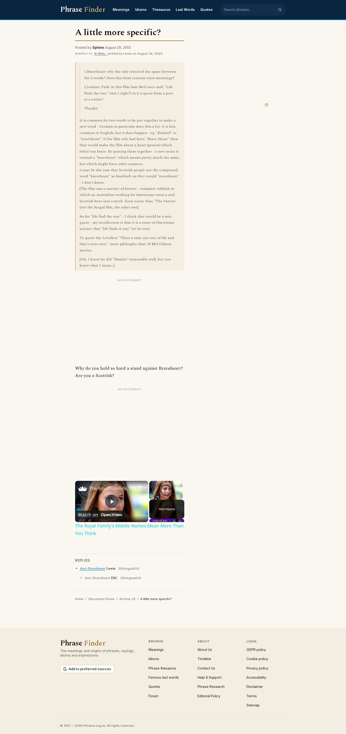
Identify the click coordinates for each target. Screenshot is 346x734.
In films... (100, 53)
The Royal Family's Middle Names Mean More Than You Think (111, 488)
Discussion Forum (101, 599)
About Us (204, 650)
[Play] (152, 497)
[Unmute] (158, 497)
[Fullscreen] (180, 497)
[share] (139, 486)
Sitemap (253, 705)
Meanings (121, 10)
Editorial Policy (208, 696)
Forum (153, 696)
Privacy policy (257, 668)
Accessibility (256, 677)
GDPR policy (256, 650)
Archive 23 (127, 599)
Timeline (204, 659)
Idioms (140, 10)
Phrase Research (211, 687)
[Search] (280, 10)
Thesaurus (161, 10)
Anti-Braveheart (92, 568)
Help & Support (209, 677)
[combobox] (249, 9)
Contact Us (206, 668)
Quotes (206, 10)
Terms (251, 696)
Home (79, 599)
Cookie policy (257, 659)
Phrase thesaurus (162, 668)
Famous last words (164, 677)
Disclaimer (254, 687)
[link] (82, 488)
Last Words (185, 10)
